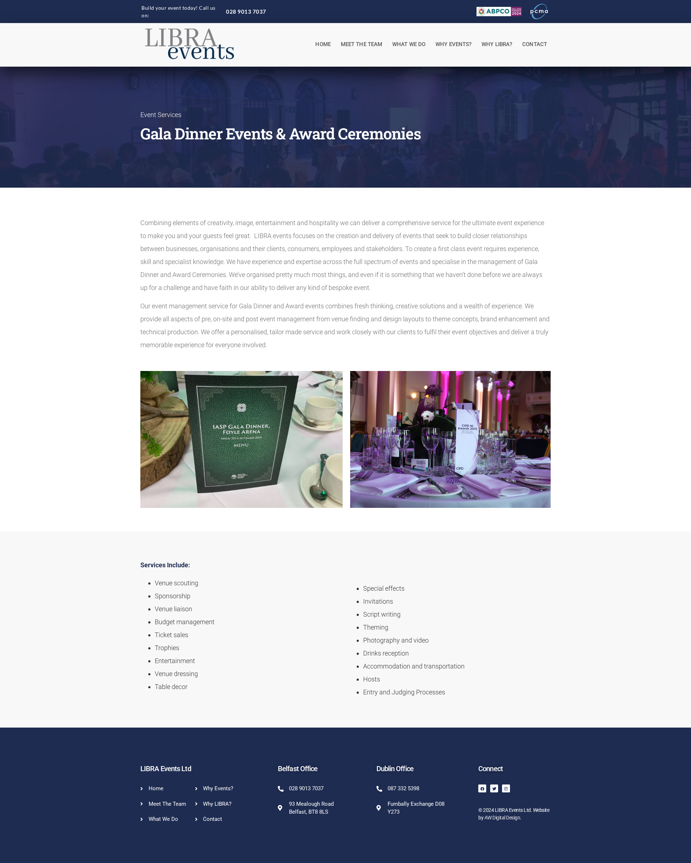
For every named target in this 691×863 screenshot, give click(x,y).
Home (322, 44)
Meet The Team (361, 44)
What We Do (408, 44)
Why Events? (453, 44)
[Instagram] (506, 788)
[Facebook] (482, 788)
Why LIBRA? (497, 44)
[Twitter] (494, 788)
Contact (534, 44)
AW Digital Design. (502, 817)
